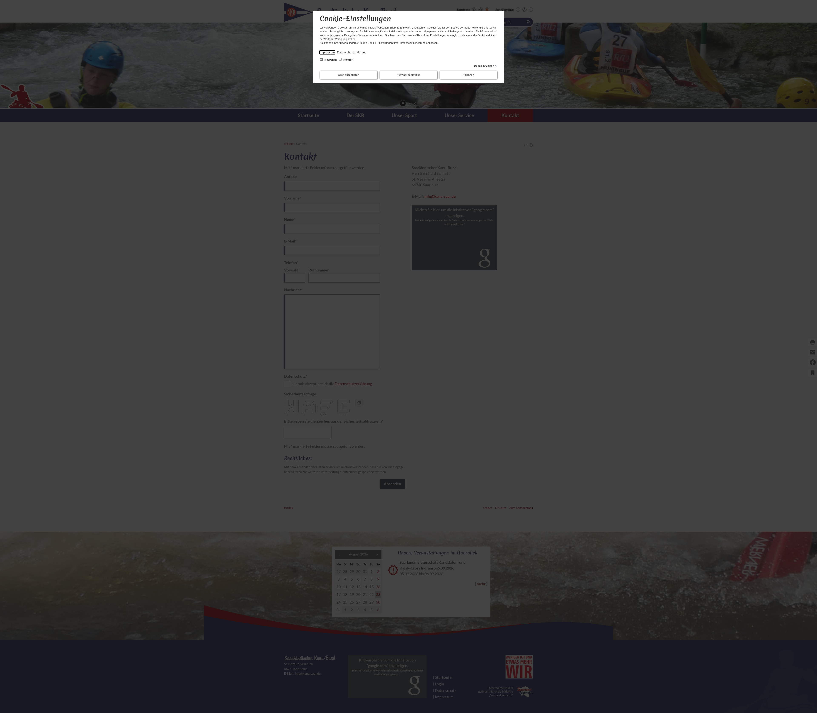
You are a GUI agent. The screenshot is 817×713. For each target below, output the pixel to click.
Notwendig (331, 59)
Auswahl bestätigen (408, 74)
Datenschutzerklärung (352, 52)
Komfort (348, 59)
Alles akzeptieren (348, 74)
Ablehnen (468, 74)
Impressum (327, 52)
